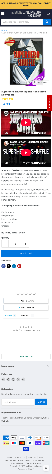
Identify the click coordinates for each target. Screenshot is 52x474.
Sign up (41, 402)
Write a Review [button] (27, 301)
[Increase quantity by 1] (25, 244)
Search (9, 457)
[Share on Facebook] (3, 266)
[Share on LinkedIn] (14, 266)
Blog (41, 457)
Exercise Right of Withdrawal (17, 460)
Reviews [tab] (8, 315)
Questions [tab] (25, 315)
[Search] (47, 22)
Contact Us (20, 457)
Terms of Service (33, 463)
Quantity (5, 238)
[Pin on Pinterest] (19, 266)
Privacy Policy (38, 460)
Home (4, 30)
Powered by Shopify (26, 469)
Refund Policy (17, 463)
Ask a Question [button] (27, 307)
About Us (32, 457)
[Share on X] (9, 266)
